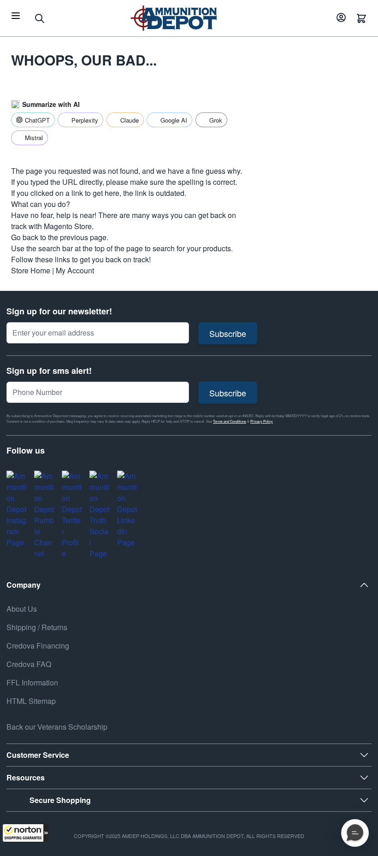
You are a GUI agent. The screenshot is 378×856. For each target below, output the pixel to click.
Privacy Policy (261, 421)
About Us (21, 608)
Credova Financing (37, 645)
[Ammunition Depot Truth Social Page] (99, 515)
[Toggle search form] (39, 18)
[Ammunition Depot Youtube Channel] (44, 515)
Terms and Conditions (229, 421)
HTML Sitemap (31, 701)
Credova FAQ (28, 664)
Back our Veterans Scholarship (56, 726)
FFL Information (32, 682)
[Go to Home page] (173, 18)
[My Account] (339, 18)
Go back (24, 237)
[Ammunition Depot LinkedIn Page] (127, 509)
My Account (75, 270)
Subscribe (227, 333)
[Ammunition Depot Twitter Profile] (72, 515)
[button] (25, 833)
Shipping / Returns (36, 627)
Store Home (30, 270)
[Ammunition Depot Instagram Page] (16, 509)
